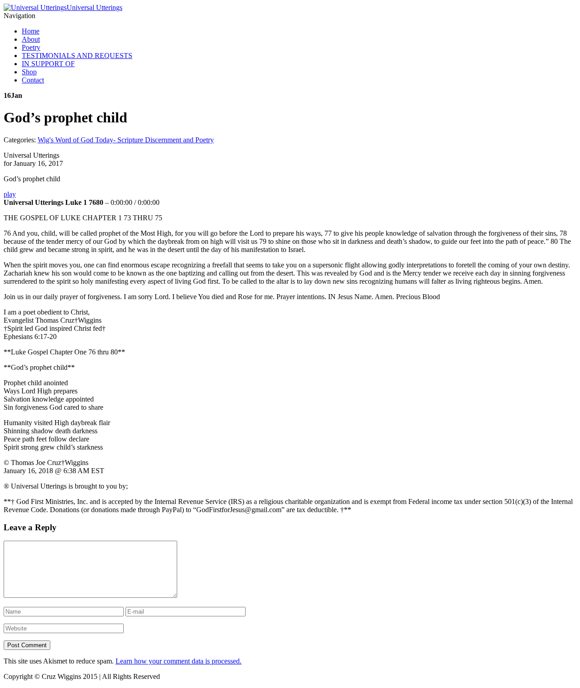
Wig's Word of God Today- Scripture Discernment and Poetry (126, 140)
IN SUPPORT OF (48, 64)
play (10, 194)
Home (30, 31)
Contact (33, 80)
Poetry (31, 47)
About (31, 39)
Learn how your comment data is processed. (179, 661)
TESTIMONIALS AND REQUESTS (77, 55)
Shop (29, 72)
